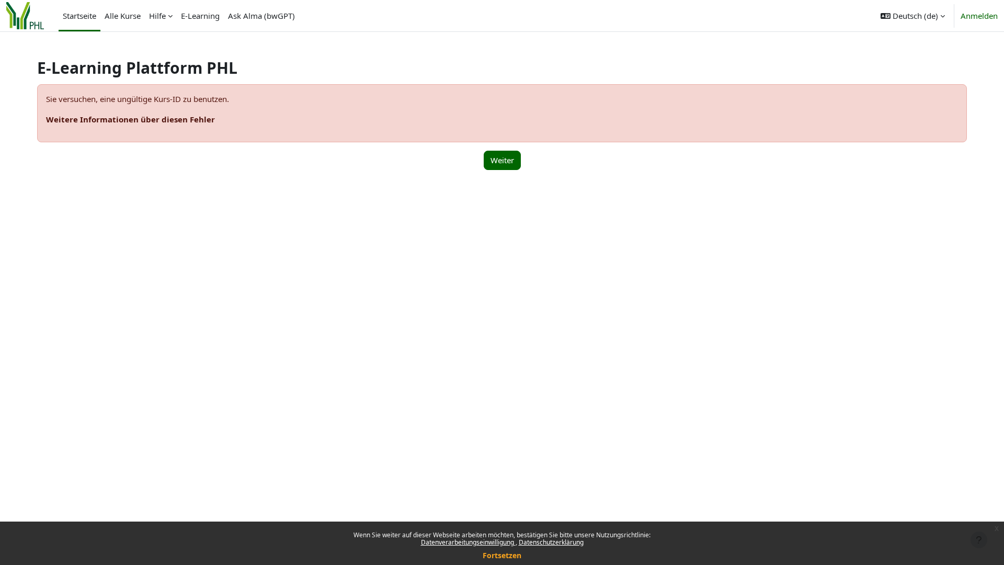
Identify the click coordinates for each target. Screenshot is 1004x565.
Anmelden (979, 15)
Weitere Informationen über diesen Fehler (130, 119)
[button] (913, 15)
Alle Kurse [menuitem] (123, 15)
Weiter (502, 160)
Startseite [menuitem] (79, 15)
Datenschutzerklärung (551, 542)
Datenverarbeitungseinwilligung (468, 542)
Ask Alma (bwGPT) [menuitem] (261, 15)
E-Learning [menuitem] (200, 15)
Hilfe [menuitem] (157, 15)
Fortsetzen (502, 555)
